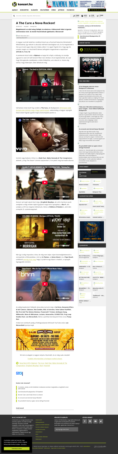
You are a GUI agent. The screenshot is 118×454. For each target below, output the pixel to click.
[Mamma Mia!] (76, 7)
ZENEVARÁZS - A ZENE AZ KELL (85, 266)
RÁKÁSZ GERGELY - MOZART (85, 301)
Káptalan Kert (83, 204)
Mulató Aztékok (83, 184)
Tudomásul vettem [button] (17, 448)
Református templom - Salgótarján (85, 217)
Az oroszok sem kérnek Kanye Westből (30, 398)
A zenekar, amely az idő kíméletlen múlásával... (89, 26)
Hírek (53, 10)
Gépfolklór (82, 192)
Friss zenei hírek (84, 81)
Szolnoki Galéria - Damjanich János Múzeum (99, 217)
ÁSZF (37, 434)
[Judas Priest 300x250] (92, 241)
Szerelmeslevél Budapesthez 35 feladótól (30, 392)
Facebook (70, 10)
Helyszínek (44, 10)
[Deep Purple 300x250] (92, 76)
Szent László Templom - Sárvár (99, 206)
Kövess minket (83, 166)
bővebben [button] (24, 444)
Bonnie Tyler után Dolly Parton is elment (30, 395)
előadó (42, 427)
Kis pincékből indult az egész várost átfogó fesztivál (33, 401)
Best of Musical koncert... (85, 255)
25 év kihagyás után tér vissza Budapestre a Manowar (88, 87)
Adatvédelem (39, 432)
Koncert (38, 427)
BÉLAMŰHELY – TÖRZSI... (85, 288)
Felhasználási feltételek (42, 436)
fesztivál (47, 366)
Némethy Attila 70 (98, 288)
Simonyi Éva (33, 26)
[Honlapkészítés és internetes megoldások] (100, 447)
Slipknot (34, 363)
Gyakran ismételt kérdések (42, 424)
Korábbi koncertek (40, 429)
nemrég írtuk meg (29, 259)
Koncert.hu (95, 171)
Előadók (34, 10)
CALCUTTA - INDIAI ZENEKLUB (99, 277)
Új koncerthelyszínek (86, 196)
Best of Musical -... (98, 266)
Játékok (61, 10)
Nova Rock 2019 (25, 363)
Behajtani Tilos (97, 192)
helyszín (46, 427)
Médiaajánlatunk (40, 422)
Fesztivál (26, 26)
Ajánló (15, 10)
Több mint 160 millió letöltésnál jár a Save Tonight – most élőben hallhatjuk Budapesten (91, 108)
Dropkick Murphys (32, 366)
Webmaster (39, 439)
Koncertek (24, 10)
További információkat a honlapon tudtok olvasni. (45, 359)
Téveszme (96, 184)
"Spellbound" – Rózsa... (99, 295)
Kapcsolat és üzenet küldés (58, 448)
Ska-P (41, 366)
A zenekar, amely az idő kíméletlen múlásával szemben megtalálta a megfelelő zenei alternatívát (43, 387)
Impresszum (39, 420)
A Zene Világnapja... (98, 255)
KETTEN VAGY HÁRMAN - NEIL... (85, 277)
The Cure (41, 363)
